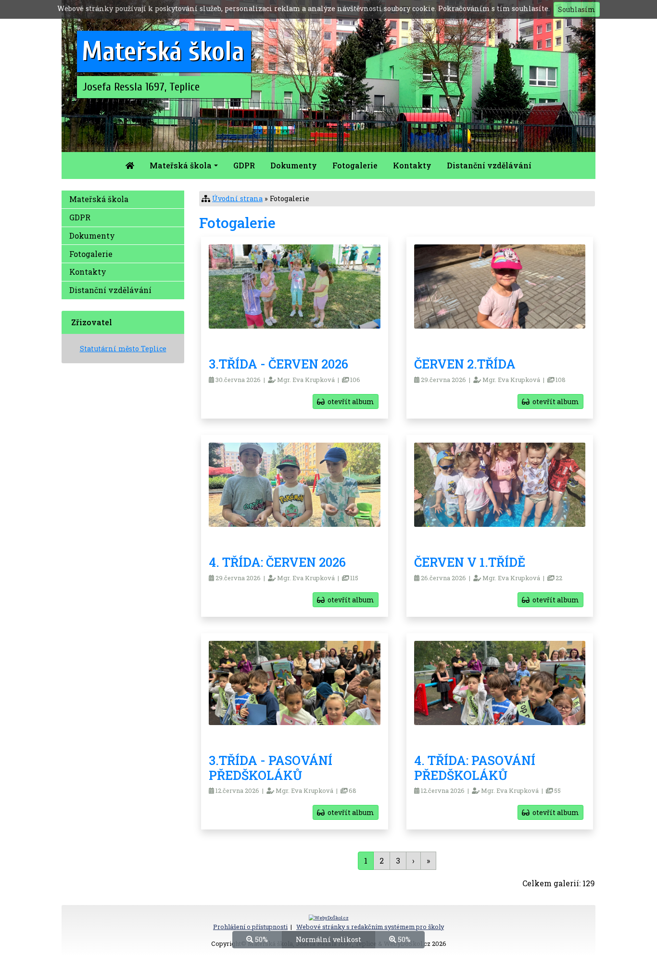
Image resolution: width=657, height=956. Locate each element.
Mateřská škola (98, 199)
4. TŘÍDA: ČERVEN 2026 (277, 562)
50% (260, 939)
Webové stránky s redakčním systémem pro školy (370, 927)
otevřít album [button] (349, 401)
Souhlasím (576, 9)
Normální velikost (328, 939)
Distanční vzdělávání (489, 165)
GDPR (244, 165)
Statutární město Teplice (123, 348)
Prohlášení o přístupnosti (250, 927)
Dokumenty (293, 165)
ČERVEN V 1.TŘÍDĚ (469, 562)
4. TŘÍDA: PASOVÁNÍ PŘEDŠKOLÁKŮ (474, 767)
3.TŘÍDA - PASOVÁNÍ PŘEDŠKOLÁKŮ (270, 767)
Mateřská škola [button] (181, 165)
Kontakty (412, 165)
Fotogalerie (355, 165)
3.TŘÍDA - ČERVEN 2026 (278, 364)
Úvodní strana (237, 198)
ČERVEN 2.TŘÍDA (465, 364)
